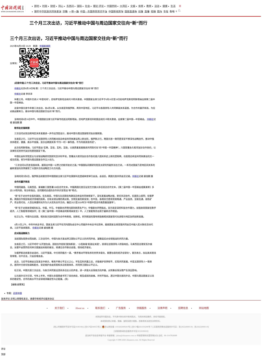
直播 (147, 11)
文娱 (132, 6)
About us (79, 308)
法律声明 (162, 308)
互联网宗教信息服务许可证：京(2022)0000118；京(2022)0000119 (181, 327)
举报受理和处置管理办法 (147, 336)
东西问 (70, 6)
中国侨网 (112, 6)
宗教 (65, 11)
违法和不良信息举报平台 (95, 336)
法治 (156, 6)
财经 (52, 6)
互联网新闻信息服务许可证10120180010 (131, 331)
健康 (165, 6)
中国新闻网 (44, 46)
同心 (60, 6)
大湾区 (123, 6)
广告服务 (121, 308)
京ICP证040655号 (92, 327)
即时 (36, 6)
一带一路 (74, 11)
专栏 (165, 11)
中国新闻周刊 (115, 11)
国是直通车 (131, 11)
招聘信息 (183, 308)
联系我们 (100, 308)
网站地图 (204, 308)
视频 (153, 11)
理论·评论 (98, 6)
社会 (87, 6)
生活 (173, 6)
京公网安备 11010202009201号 (117, 327)
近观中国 (17, 293)
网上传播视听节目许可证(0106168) (68, 327)
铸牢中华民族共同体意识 (47, 11)
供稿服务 (142, 308)
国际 (79, 6)
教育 (148, 6)
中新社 (17, 88)
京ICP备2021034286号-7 (142, 327)
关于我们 (59, 308)
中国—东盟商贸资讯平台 (93, 11)
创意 (140, 11)
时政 (44, 6)
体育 (140, 6)
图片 (159, 11)
